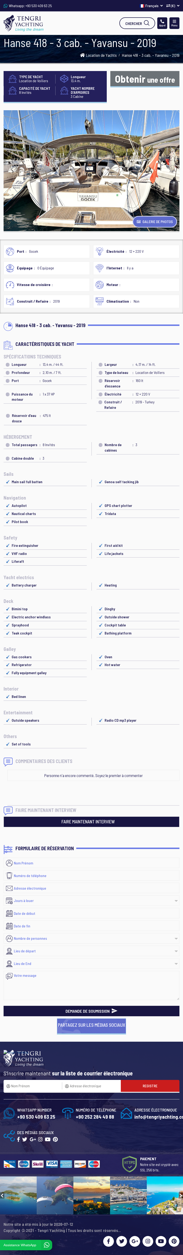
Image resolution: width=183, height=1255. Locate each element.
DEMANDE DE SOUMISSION (88, 1011)
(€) (173, 5)
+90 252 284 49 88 (95, 1117)
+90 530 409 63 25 (38, 5)
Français (152, 5)
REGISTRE (150, 1085)
